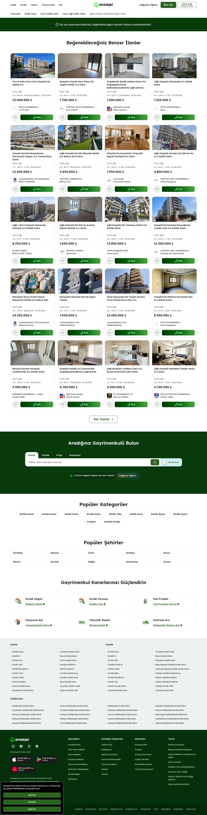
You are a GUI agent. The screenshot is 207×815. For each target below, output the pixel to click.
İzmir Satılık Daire (49, 13)
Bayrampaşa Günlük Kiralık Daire (171, 664)
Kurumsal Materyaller (111, 759)
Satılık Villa (115, 514)
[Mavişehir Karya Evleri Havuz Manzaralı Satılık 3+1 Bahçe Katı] (33, 281)
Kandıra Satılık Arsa (69, 677)
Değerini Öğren (149, 4)
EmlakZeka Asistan (143, 764)
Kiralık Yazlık (114, 669)
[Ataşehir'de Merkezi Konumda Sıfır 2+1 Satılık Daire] (174, 281)
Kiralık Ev (112, 656)
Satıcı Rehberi (74, 754)
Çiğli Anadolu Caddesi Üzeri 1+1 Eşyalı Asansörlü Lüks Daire (124, 370)
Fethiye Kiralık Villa (164, 686)
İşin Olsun (103, 809)
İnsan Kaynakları (109, 764)
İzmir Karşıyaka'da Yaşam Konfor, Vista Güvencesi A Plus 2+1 (126, 298)
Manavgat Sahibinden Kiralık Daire (171, 714)
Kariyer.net (91, 809)
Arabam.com (131, 809)
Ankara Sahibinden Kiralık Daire (122, 714)
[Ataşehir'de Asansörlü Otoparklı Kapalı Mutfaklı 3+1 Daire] (127, 137)
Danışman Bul (141, 745)
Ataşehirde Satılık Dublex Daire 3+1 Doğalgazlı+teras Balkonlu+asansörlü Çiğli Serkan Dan (126, 86)
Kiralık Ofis (113, 682)
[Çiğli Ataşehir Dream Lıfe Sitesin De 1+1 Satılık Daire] (174, 137)
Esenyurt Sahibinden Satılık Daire (75, 714)
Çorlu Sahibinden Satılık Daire (73, 723)
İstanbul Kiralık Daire (117, 690)
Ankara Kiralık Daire (117, 686)
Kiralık (23, 5)
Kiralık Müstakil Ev (116, 677)
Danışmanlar (48, 5)
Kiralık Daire (94, 514)
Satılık (13, 5)
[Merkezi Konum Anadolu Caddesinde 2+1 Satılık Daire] (33, 352)
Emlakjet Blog (74, 745)
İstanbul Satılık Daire (69, 652)
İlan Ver (168, 4)
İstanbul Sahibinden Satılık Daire (75, 710)
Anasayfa (15, 13)
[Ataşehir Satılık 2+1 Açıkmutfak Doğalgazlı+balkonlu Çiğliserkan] (80, 352)
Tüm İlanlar (101, 419)
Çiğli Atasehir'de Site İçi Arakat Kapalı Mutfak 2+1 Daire (77, 227)
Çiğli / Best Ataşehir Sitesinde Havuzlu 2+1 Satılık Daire (29, 227)
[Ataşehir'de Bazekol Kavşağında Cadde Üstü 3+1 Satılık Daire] (174, 209)
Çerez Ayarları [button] (174, 762)
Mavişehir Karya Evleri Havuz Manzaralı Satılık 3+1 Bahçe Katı (30, 298)
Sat (60, 5)
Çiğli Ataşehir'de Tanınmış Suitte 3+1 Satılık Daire (127, 227)
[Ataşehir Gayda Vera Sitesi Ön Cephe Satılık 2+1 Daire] (80, 65)
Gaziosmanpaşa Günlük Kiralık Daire (172, 669)
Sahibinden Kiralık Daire (119, 706)
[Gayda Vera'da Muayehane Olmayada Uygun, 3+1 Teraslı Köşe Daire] (33, 137)
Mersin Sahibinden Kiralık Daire (170, 710)
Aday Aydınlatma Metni (178, 784)
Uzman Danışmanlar (144, 769)
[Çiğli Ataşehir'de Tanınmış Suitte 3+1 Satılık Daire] (127, 209)
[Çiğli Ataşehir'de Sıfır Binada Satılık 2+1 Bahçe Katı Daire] (80, 137)
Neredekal (166, 809)
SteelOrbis (178, 809)
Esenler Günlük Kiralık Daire (168, 673)
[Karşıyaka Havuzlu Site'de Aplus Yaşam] (80, 281)
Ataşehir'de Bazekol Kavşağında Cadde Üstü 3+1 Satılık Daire (172, 227)
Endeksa (79, 809)
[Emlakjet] (19, 739)
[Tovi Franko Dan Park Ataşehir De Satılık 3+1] (33, 65)
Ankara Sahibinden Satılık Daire (26, 719)
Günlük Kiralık (112, 521)
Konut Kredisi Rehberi (77, 764)
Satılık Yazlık (18, 677)
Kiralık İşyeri (180, 514)
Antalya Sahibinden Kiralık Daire (122, 723)
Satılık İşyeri (158, 514)
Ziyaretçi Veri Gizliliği (177, 772)
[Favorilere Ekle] (15, 117)
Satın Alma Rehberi (76, 749)
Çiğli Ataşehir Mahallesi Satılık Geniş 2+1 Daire (174, 370)
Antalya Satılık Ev (68, 664)
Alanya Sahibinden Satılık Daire (74, 719)
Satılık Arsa (136, 514)
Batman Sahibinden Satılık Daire (27, 714)
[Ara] (155, 462)
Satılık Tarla (17, 673)
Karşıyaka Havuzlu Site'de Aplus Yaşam (78, 298)
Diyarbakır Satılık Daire (22, 690)
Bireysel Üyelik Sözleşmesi (180, 749)
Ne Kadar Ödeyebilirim (78, 769)
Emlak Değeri (74, 774)
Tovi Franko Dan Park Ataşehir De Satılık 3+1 (31, 83)
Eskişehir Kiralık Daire (165, 660)
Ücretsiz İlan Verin (143, 754)
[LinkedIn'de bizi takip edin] (37, 746)
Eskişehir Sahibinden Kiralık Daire (171, 706)
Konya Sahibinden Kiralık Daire (122, 719)
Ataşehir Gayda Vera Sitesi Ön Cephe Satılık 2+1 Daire (77, 83)
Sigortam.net (117, 809)
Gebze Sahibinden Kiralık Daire (170, 723)
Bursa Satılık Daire (68, 656)
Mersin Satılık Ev (67, 669)
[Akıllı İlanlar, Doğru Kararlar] (103, 4)
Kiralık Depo (113, 673)
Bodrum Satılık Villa (69, 690)
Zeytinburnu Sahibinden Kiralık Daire (172, 719)
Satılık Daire (30, 13)
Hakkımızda (106, 745)
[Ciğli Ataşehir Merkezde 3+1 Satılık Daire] (174, 65)
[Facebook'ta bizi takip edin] (21, 746)
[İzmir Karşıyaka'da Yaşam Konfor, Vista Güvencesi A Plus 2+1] (127, 281)
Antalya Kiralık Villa (164, 690)
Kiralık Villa (113, 660)
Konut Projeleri (19, 682)
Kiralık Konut (49, 514)
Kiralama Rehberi (76, 759)
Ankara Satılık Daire (21, 686)
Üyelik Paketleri (142, 759)
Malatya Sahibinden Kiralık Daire (123, 710)
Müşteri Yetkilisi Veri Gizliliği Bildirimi (180, 778)
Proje (59, 455)
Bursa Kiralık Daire (164, 656)
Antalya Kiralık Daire (165, 652)
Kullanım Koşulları (176, 745)
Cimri (156, 809)
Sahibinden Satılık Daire (23, 706)
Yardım (104, 774)
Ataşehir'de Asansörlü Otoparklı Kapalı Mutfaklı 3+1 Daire (125, 155)
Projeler (91, 521)
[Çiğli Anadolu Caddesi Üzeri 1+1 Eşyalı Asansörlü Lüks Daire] (127, 352)
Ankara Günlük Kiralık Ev (167, 682)
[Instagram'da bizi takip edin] (13, 746)
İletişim (104, 769)
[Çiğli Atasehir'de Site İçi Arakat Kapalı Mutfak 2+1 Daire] (80, 209)
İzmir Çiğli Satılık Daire (74, 13)
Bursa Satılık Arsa (68, 682)
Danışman (75, 455)
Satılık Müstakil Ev (20, 669)
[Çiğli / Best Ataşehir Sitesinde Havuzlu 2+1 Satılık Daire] (33, 209)
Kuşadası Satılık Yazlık (70, 686)
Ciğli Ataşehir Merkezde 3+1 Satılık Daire (173, 83)
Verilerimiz (73, 779)
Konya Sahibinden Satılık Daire (74, 706)
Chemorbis (191, 809)
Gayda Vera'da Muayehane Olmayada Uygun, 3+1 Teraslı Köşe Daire (31, 156)
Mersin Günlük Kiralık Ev (166, 677)
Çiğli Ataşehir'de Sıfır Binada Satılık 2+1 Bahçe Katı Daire (79, 155)
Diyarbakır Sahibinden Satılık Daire (28, 710)
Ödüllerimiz (106, 749)
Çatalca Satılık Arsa (69, 673)
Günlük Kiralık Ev (115, 664)
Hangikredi (145, 809)
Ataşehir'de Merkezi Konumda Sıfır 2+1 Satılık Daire (173, 298)
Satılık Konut (26, 514)
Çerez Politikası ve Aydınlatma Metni (182, 756)
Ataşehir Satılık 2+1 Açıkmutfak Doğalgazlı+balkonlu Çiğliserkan (78, 370)
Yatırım (34, 5)
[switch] (171, 462)
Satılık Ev (16, 656)
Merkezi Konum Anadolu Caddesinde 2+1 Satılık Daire (28, 370)
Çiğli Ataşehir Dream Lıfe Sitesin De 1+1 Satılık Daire (174, 155)
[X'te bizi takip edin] (29, 746)
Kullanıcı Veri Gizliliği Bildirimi (181, 767)
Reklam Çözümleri (109, 754)
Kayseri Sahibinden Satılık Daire (26, 723)
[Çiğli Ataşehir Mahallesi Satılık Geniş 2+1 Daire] (174, 352)
